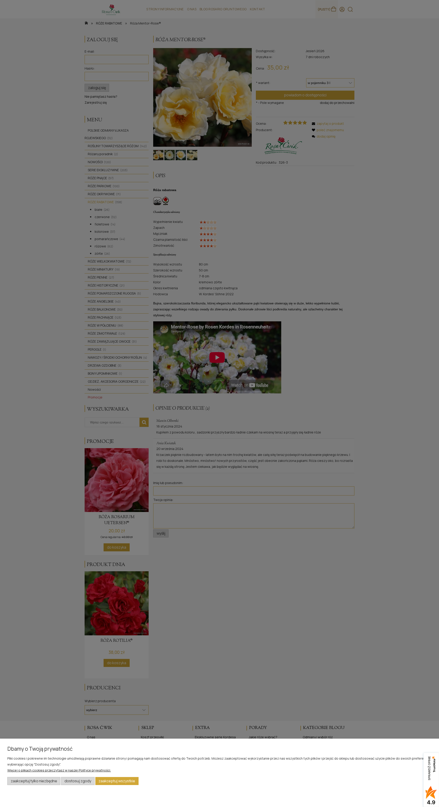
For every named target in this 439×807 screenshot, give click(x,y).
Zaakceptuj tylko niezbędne (34, 780)
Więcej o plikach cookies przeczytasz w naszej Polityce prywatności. (59, 770)
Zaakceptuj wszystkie (117, 780)
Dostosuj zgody (77, 780)
